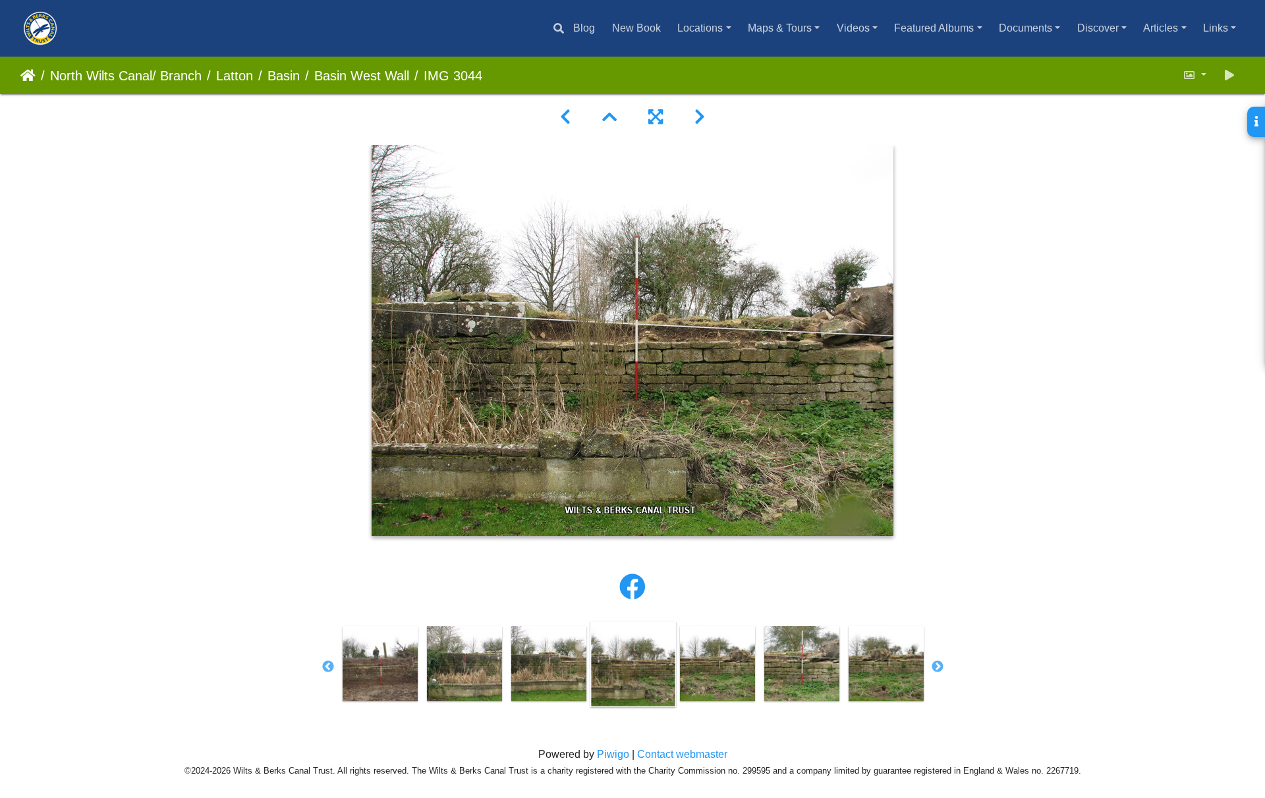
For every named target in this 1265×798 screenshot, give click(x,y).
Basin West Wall (361, 75)
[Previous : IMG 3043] (565, 117)
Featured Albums (934, 28)
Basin (283, 75)
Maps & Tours (780, 28)
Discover (1098, 28)
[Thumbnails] (609, 117)
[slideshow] (1229, 75)
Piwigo (613, 754)
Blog (584, 28)
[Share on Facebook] (632, 587)
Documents (1025, 28)
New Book (636, 28)
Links (1215, 28)
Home (28, 76)
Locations (700, 28)
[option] (464, 663)
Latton (234, 75)
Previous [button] (328, 667)
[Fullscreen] (655, 117)
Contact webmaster (682, 754)
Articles (1160, 28)
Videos (853, 28)
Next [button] (937, 667)
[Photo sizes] (1194, 75)
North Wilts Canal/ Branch (126, 75)
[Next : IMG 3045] (700, 117)
